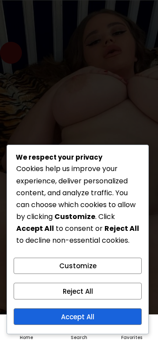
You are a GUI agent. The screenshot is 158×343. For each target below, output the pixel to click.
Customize (78, 265)
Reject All (78, 291)
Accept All (77, 316)
